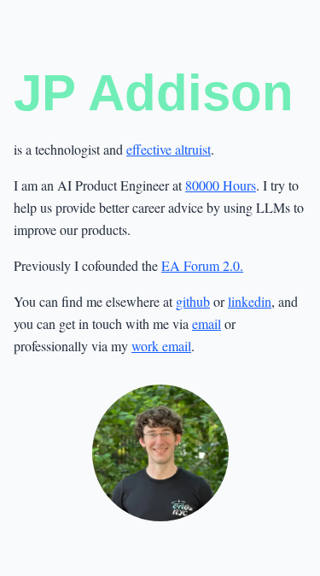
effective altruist (168, 149)
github (193, 301)
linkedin (249, 301)
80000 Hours (220, 185)
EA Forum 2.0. (202, 265)
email (206, 323)
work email (161, 346)
